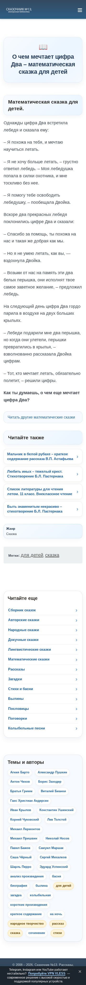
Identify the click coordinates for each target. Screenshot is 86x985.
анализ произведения (27, 876)
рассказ (58, 923)
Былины (16, 699)
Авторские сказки (23, 620)
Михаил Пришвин (23, 838)
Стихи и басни (20, 689)
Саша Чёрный (21, 857)
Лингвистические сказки (29, 649)
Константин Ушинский (56, 810)
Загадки (15, 679)
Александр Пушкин (52, 772)
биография (18, 885)
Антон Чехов (20, 781)
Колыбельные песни (26, 728)
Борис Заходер (49, 781)
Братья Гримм (21, 791)
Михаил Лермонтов (25, 829)
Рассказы (16, 669)
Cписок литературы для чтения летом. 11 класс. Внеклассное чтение (39, 491)
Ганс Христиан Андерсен (29, 800)
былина (42, 885)
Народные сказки (23, 630)
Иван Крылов (20, 810)
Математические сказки (28, 659)
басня (56, 876)
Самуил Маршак (51, 848)
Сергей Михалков (53, 857)
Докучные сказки (23, 640)
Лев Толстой (56, 819)
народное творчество (27, 923)
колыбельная (40, 895)
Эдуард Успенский (54, 867)
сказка (52, 555)
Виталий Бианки (53, 791)
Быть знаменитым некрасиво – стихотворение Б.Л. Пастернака (34, 508)
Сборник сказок (22, 610)
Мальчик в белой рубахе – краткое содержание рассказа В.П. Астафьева (40, 456)
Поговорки (17, 718)
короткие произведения (28, 904)
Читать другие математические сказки (41, 417)
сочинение (36, 933)
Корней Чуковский (24, 819)
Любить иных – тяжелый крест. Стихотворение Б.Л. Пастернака (35, 473)
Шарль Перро (20, 867)
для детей (32, 555)
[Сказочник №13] (18, 10)
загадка (16, 895)
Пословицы (18, 709)
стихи (57, 933)
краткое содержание (26, 914)
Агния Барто (19, 772)
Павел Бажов (20, 848)
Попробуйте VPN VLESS (46, 973)
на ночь (56, 914)
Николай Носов (57, 838)
